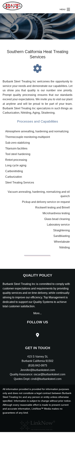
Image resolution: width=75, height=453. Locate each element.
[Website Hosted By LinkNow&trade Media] (37, 424)
